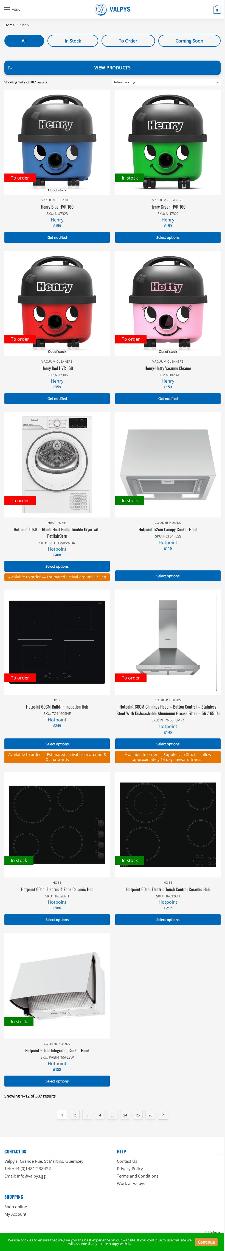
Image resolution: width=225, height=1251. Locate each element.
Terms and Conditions (137, 1176)
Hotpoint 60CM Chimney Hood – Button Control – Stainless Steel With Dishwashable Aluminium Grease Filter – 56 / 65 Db (168, 710)
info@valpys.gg (31, 1176)
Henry (57, 220)
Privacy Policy (130, 1168)
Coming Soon (189, 41)
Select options (167, 237)
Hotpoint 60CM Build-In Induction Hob (57, 706)
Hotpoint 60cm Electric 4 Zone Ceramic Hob (57, 889)
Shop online (15, 1206)
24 (125, 1115)
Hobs (57, 700)
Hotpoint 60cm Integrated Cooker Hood (57, 1050)
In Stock (73, 41)
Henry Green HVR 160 (167, 206)
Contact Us (127, 1161)
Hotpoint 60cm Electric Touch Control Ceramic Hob (168, 889)
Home (9, 24)
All (24, 41)
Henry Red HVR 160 (57, 368)
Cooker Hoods (168, 523)
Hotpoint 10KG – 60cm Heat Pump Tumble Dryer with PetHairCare (57, 532)
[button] (216, 10)
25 (138, 1115)
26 (150, 1115)
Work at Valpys (131, 1183)
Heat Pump (57, 523)
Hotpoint (57, 549)
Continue (206, 1242)
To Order (128, 41)
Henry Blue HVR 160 (57, 206)
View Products (112, 68)
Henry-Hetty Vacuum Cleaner (168, 368)
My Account (15, 1214)
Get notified (57, 237)
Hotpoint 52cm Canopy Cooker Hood (168, 529)
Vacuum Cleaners (57, 200)
